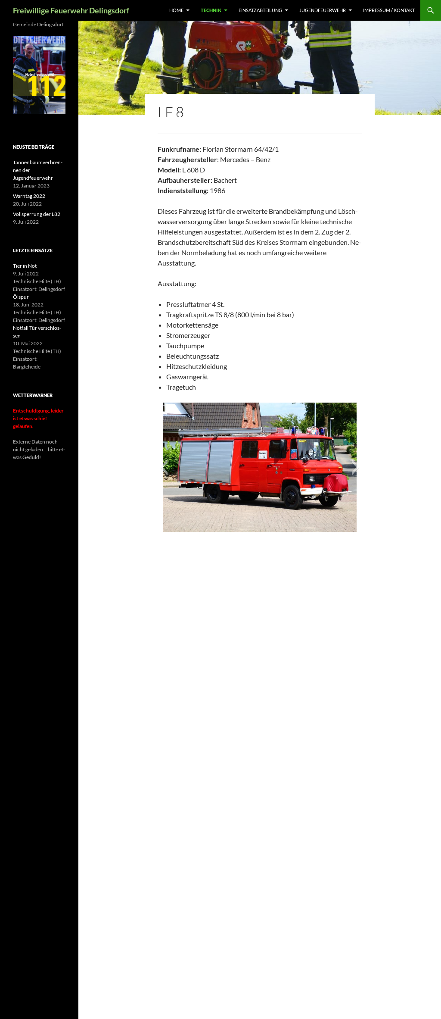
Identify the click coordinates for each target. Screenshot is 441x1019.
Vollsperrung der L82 (36, 214)
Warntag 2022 (29, 196)
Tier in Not (25, 266)
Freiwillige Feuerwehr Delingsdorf (71, 10)
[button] (164, 467)
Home (176, 10)
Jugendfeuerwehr (322, 10)
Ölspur (21, 297)
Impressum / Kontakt (389, 10)
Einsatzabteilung (260, 10)
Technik (211, 10)
